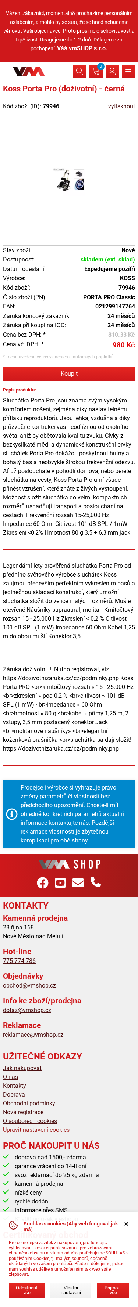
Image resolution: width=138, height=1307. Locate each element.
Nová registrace (23, 1112)
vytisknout (121, 106)
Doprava (14, 1094)
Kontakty (14, 1085)
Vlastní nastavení (71, 1290)
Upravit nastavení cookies (36, 1129)
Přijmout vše (113, 1290)
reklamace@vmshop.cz (33, 1034)
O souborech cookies (30, 1121)
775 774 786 (19, 960)
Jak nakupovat (22, 1068)
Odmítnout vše (27, 1290)
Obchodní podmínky (29, 1103)
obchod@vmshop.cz (29, 985)
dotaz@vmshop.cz (27, 1010)
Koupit (69, 373)
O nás (10, 1076)
